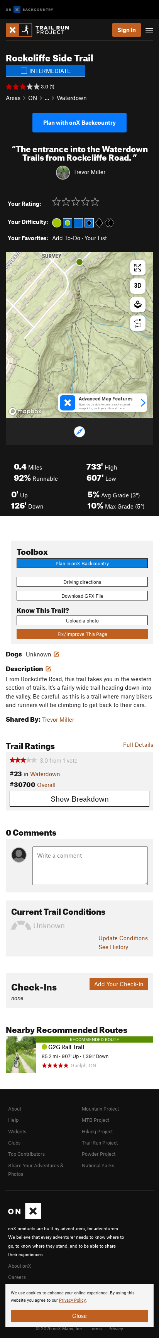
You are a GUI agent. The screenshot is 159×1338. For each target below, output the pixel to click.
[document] (79, 1305)
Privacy (115, 1328)
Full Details (138, 744)
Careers (17, 1277)
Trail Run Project (100, 1143)
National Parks (98, 1165)
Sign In (126, 29)
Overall (46, 784)
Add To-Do (66, 237)
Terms (96, 1328)
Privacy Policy (72, 1300)
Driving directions (82, 582)
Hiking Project (97, 1131)
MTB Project (95, 1120)
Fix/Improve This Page (82, 634)
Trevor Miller (89, 171)
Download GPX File (82, 596)
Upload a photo (82, 620)
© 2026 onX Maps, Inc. (59, 1328)
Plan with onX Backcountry (79, 122)
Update (123, 937)
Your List (96, 237)
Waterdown (72, 97)
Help (13, 1120)
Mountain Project (100, 1109)
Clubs (14, 1143)
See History (113, 946)
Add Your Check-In (119, 983)
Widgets (17, 1131)
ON (32, 97)
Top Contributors (26, 1154)
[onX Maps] (24, 1217)
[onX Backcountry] (29, 10)
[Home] (41, 30)
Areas (13, 97)
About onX (19, 1266)
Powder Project (98, 1154)
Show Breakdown (80, 798)
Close (79, 1315)
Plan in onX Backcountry (82, 563)
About (14, 1109)
